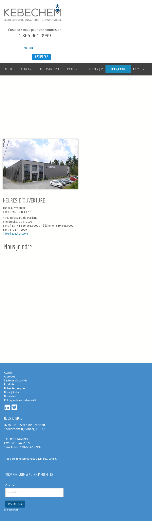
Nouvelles (10, 396)
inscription (15, 504)
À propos (9, 376)
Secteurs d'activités (15, 380)
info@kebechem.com (15, 233)
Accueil (8, 372)
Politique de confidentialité (20, 400)
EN (31, 47)
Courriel (10, 485)
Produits (9, 384)
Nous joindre (11, 392)
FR (26, 47)
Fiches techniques (14, 388)
